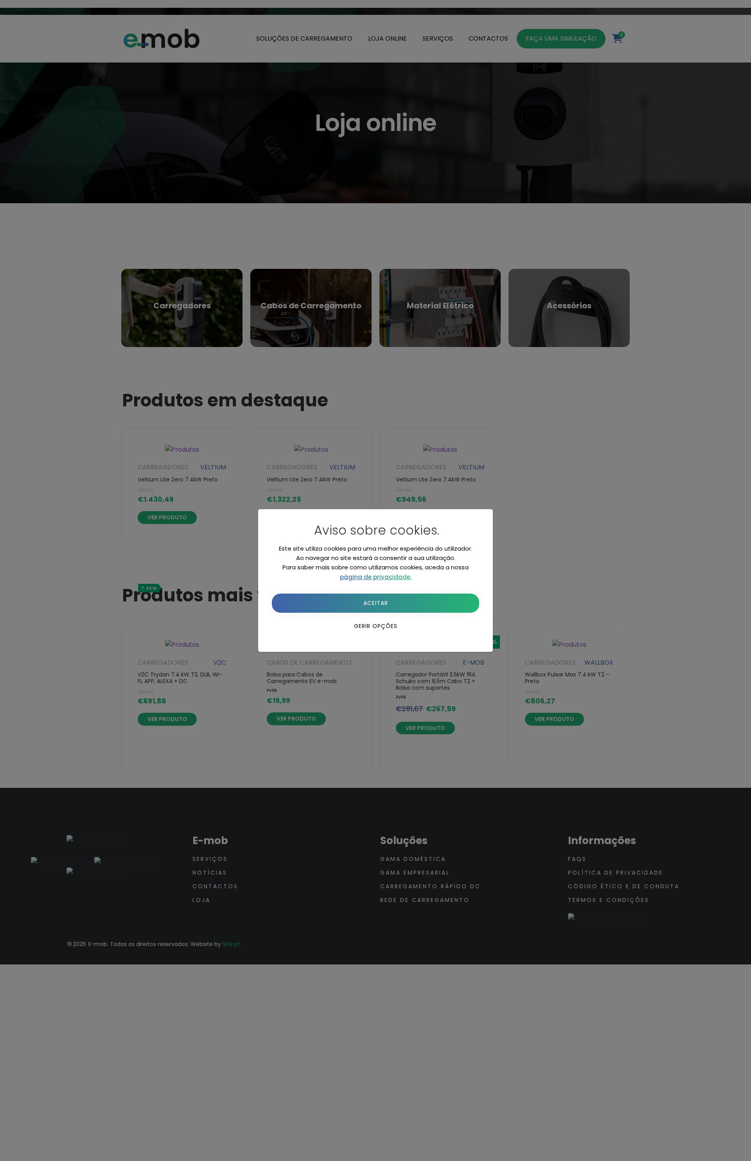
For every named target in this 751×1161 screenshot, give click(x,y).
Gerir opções (375, 626)
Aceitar (375, 603)
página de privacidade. (375, 577)
